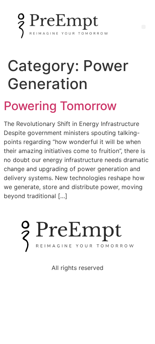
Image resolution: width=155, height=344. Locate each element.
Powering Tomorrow (60, 106)
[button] (143, 27)
